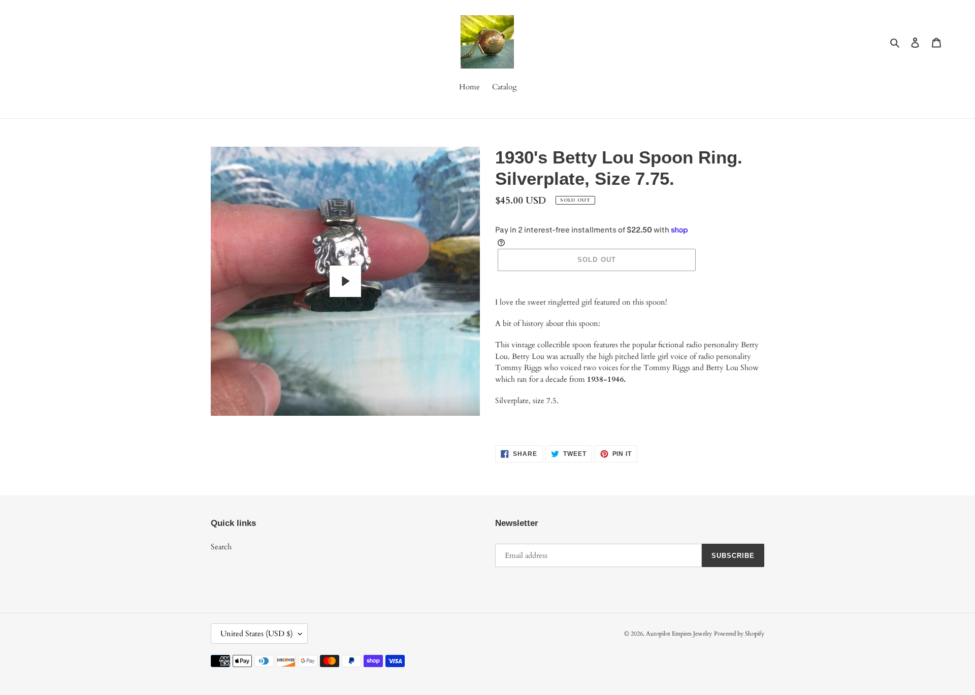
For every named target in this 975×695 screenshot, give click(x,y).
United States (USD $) (256, 633)
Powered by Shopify (739, 634)
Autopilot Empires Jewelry (679, 634)
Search (221, 547)
